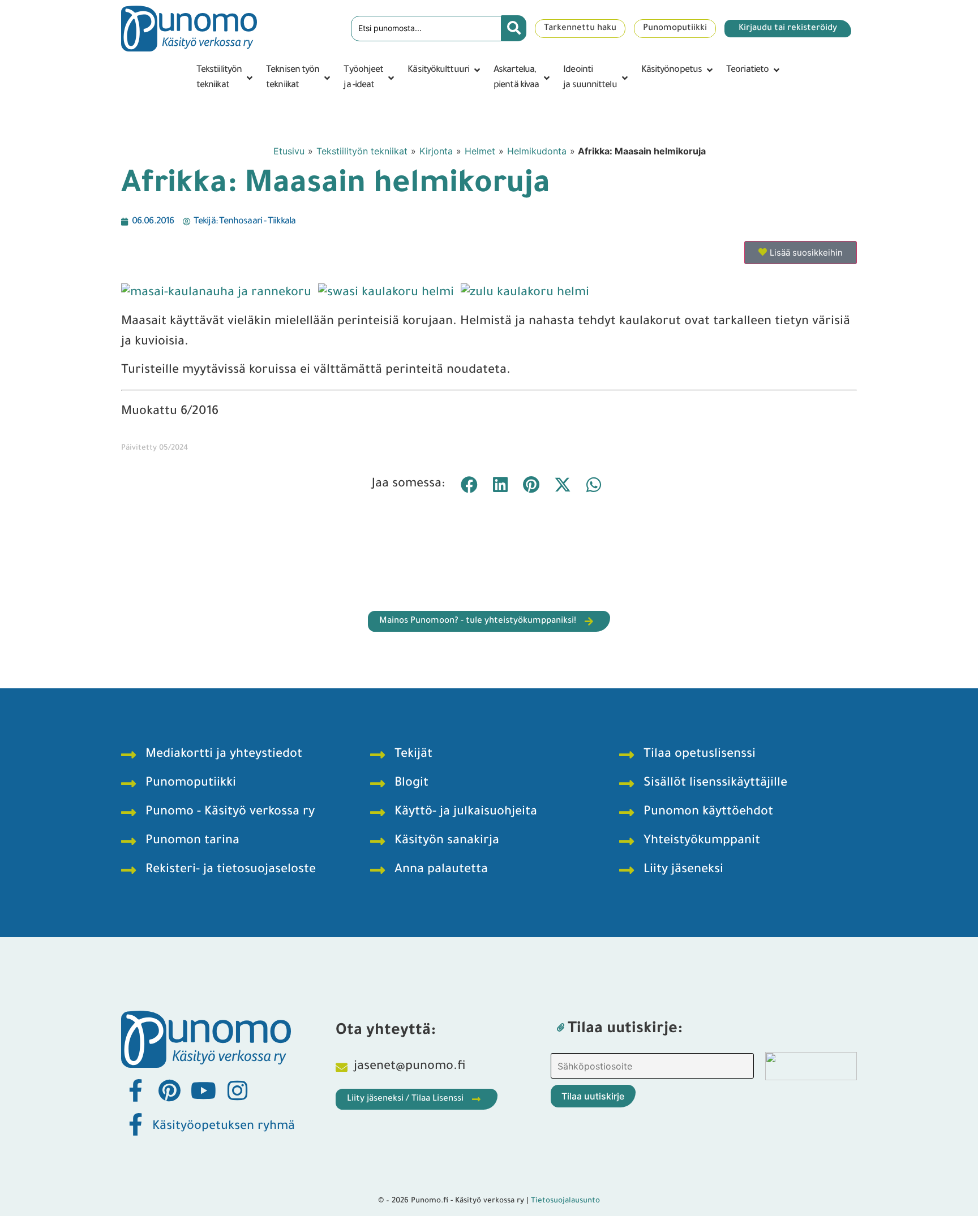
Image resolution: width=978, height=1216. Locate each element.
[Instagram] (237, 1090)
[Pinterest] (169, 1090)
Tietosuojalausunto (565, 1201)
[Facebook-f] (135, 1090)
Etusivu (288, 151)
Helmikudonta (537, 151)
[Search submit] (513, 28)
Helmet (480, 151)
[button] (225, 78)
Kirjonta (436, 151)
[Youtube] (203, 1090)
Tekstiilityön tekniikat (362, 151)
